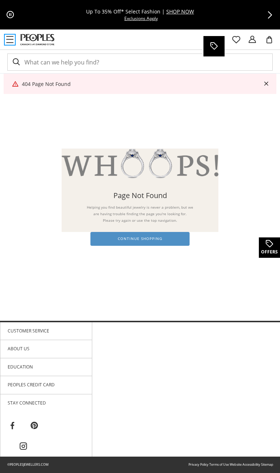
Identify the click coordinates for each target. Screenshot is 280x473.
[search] (16, 62)
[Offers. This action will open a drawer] (214, 46)
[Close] (266, 84)
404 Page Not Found (46, 83)
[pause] (10, 15)
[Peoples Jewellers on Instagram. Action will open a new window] (23, 446)
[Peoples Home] (37, 40)
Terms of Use (219, 464)
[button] (269, 15)
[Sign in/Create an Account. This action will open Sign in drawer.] (252, 39)
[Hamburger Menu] (9, 39)
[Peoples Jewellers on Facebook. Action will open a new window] (12, 426)
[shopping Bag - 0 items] (272, 43)
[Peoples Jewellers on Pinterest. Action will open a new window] (34, 426)
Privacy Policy (198, 464)
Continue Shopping (140, 238)
